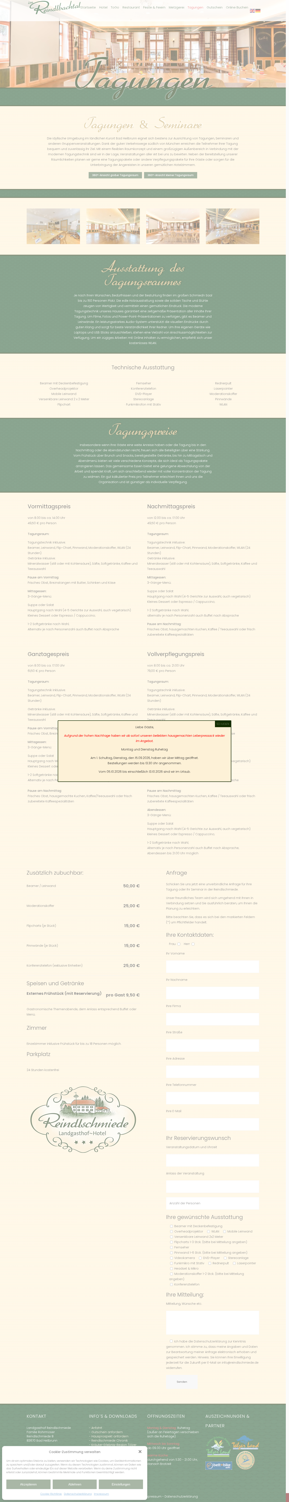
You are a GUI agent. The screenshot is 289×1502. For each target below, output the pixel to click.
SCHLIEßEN (223, 724)
